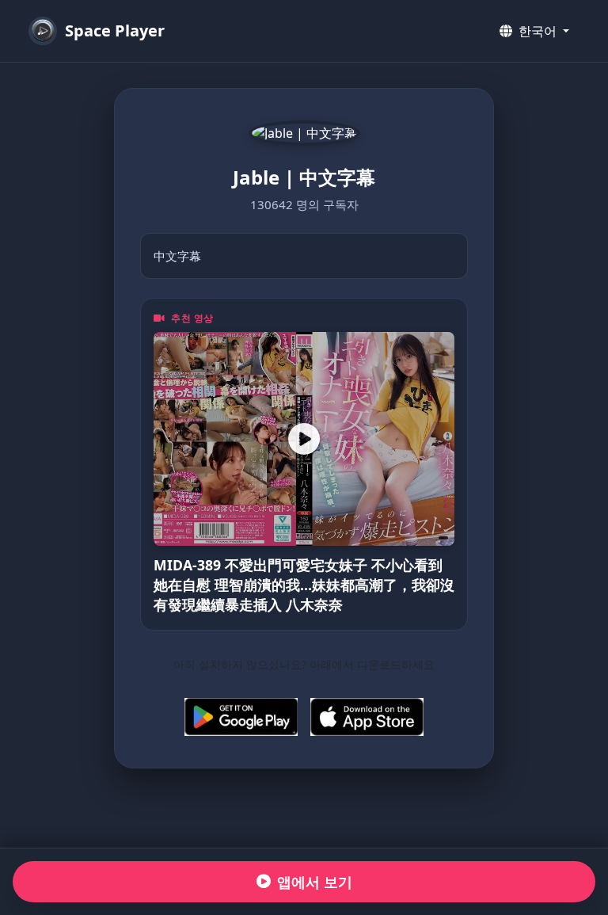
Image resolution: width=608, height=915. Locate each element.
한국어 (537, 31)
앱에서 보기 (314, 881)
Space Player (115, 30)
